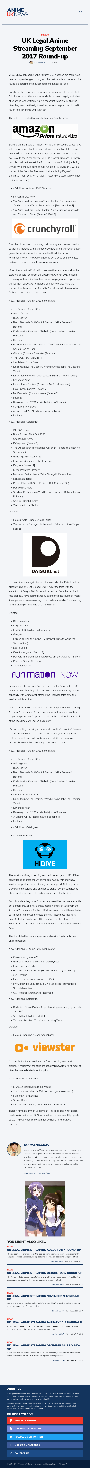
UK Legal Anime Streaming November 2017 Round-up (44, 1297)
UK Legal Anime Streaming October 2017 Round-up (44, 1273)
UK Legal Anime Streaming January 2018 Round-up (44, 1322)
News (45, 34)
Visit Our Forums (25, 1420)
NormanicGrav (39, 63)
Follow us (29, 1436)
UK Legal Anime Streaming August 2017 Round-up (44, 1250)
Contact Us (22, 1453)
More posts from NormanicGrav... (37, 1173)
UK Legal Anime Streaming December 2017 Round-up (43, 1347)
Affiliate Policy (64, 1464)
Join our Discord (29, 1428)
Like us (27, 1445)
